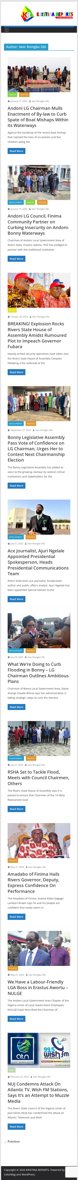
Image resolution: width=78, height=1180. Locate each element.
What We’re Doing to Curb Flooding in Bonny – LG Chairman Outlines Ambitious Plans (38, 672)
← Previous (12, 1141)
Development (15, 202)
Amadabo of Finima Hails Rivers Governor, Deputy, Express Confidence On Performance (33, 882)
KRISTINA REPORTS (37, 1170)
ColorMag (10, 1174)
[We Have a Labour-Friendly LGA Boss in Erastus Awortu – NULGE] (39, 948)
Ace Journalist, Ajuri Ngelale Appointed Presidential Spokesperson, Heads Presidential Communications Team (38, 562)
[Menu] (6, 30)
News (11, 1070)
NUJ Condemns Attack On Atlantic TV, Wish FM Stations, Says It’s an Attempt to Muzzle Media (38, 1092)
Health (12, 94)
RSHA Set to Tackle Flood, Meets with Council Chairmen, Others (38, 777)
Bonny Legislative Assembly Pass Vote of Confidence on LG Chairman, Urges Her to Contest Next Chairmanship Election (36, 448)
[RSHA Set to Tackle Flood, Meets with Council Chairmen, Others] (39, 738)
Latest (12, 310)
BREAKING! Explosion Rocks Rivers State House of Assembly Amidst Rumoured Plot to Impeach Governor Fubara (37, 335)
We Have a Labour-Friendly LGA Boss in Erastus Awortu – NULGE (38, 987)
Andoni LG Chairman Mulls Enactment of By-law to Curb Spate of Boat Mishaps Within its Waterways (38, 116)
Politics (24, 94)
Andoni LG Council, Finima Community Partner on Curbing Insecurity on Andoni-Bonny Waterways (38, 224)
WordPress (28, 1174)
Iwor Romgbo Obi (40, 101)
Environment (15, 758)
